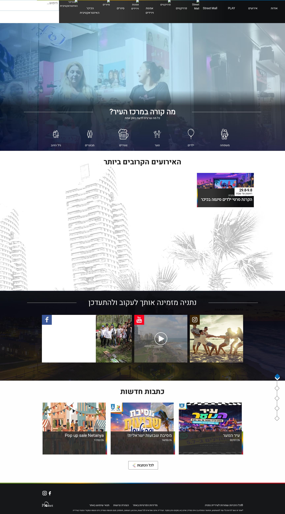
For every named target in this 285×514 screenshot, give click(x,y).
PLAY (231, 8)
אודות (274, 8)
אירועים (253, 8)
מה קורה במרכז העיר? (277, 388)
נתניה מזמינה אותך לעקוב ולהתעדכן (277, 408)
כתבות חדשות (277, 418)
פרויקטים (181, 8)
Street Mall (210, 8)
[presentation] (277, 377)
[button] (56, 8)
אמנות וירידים (150, 10)
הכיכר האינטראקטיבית (89, 10)
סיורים (120, 8)
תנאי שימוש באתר (99, 505)
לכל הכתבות (145, 465)
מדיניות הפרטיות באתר (145, 505)
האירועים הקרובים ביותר (277, 398)
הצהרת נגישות (121, 505)
